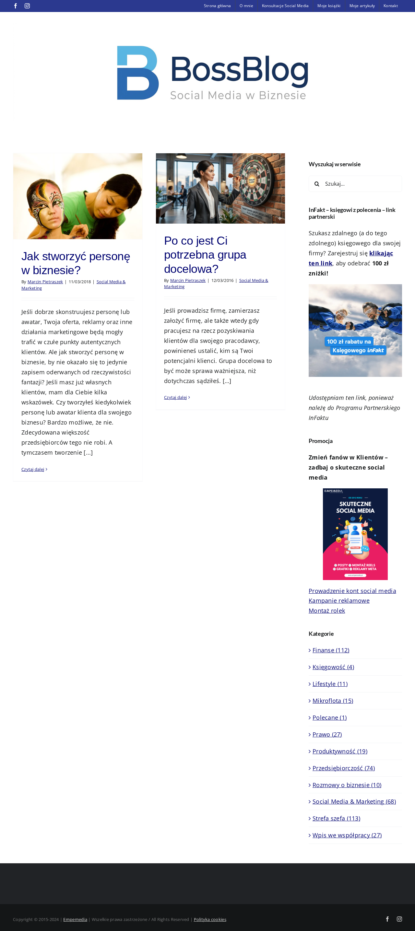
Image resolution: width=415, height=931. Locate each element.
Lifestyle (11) (330, 684)
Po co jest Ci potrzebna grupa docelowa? (205, 254)
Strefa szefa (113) (336, 818)
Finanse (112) (331, 650)
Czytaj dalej (32, 469)
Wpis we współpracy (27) (347, 835)
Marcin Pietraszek (45, 282)
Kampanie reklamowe (339, 600)
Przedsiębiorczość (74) (344, 768)
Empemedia (75, 919)
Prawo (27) (327, 734)
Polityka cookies (210, 919)
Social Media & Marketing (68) (354, 801)
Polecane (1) (330, 717)
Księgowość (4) (333, 667)
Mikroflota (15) (333, 700)
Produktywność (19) (340, 751)
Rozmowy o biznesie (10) (347, 785)
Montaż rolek (327, 610)
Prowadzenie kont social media (352, 591)
